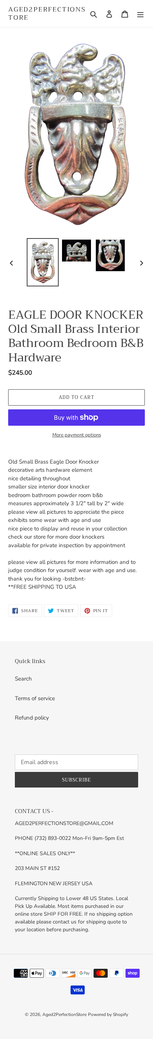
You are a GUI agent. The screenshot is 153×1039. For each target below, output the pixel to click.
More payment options (76, 435)
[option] (43, 262)
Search (23, 678)
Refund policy (32, 717)
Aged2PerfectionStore (47, 14)
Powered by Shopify (108, 1014)
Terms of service (35, 698)
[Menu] (140, 14)
